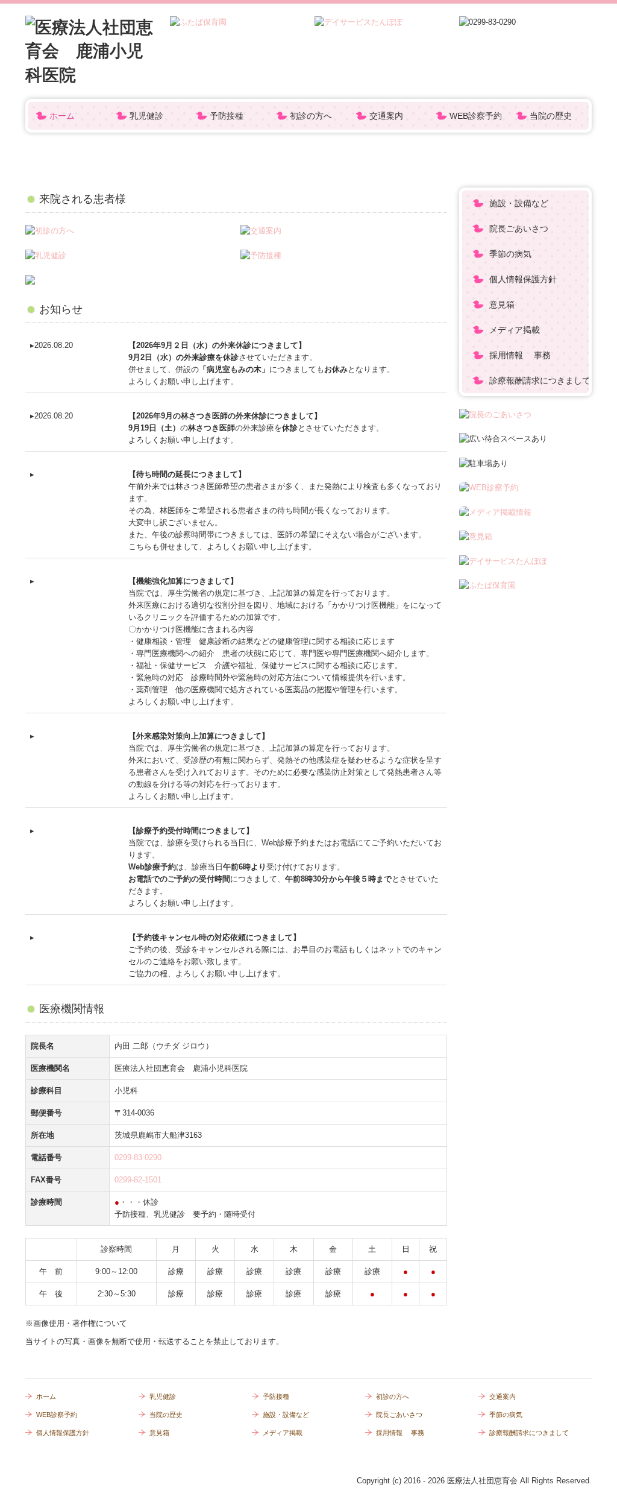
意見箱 (502, 304)
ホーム (62, 116)
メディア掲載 (514, 330)
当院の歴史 (551, 116)
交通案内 (386, 116)
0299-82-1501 (137, 1179)
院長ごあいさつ (518, 228)
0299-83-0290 (137, 1157)
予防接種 (226, 116)
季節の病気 (510, 254)
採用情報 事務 (520, 355)
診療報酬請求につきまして (539, 380)
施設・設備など (518, 203)
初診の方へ (311, 116)
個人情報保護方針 (523, 279)
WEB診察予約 (475, 116)
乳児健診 (146, 116)
